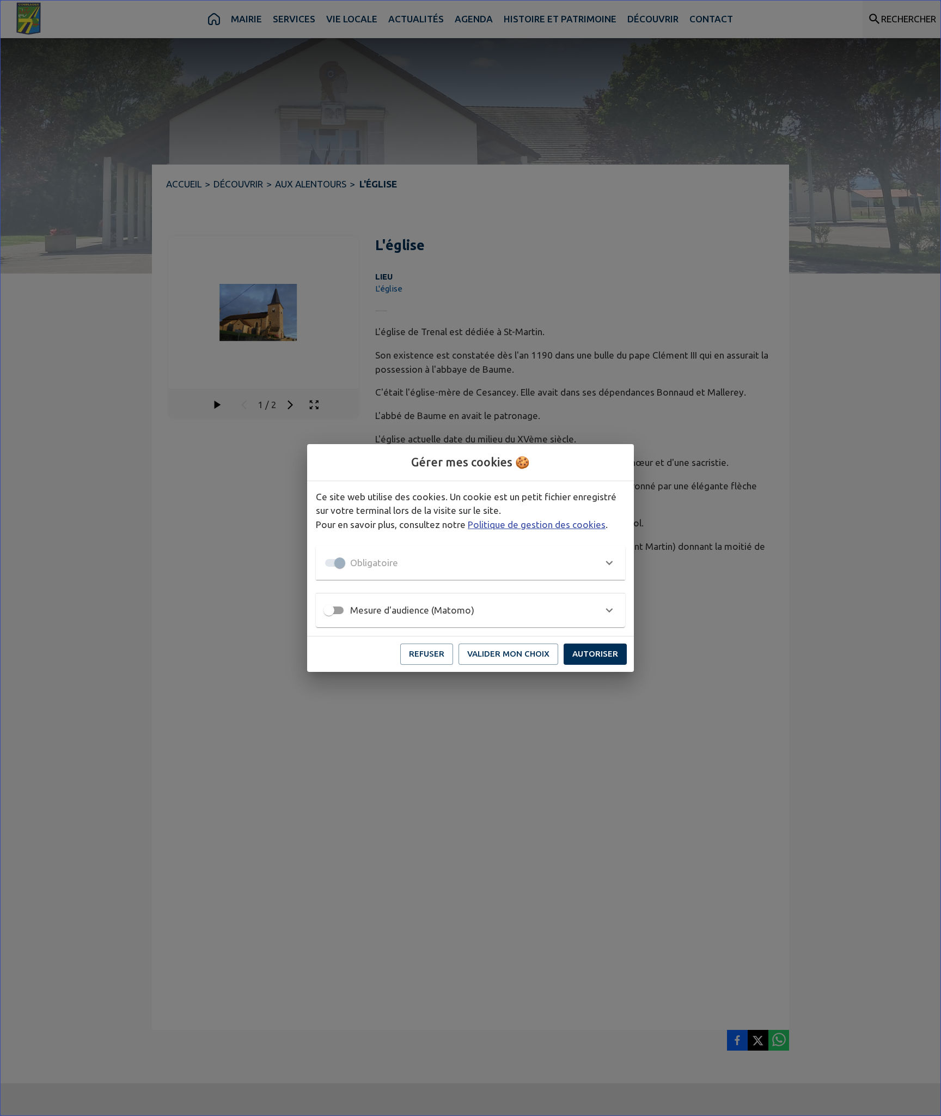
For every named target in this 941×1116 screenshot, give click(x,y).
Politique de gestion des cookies (537, 524)
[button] (470, 563)
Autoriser (595, 653)
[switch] (329, 610)
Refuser (426, 653)
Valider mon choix (508, 653)
